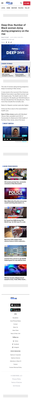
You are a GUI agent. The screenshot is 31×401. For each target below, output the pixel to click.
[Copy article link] (11, 42)
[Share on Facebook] (6, 42)
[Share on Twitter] (8, 42)
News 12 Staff (5, 37)
